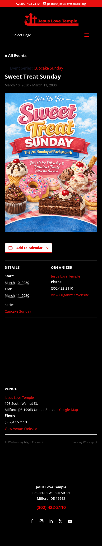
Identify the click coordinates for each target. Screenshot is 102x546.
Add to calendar (29, 247)
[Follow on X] (60, 521)
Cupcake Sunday (18, 311)
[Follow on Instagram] (41, 521)
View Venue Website (21, 428)
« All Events (16, 55)
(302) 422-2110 (29, 4)
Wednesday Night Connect (25, 442)
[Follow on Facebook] (32, 521)
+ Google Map (67, 409)
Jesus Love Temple (65, 276)
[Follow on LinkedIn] (51, 521)
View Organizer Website (70, 295)
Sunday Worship (84, 442)
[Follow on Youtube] (70, 521)
